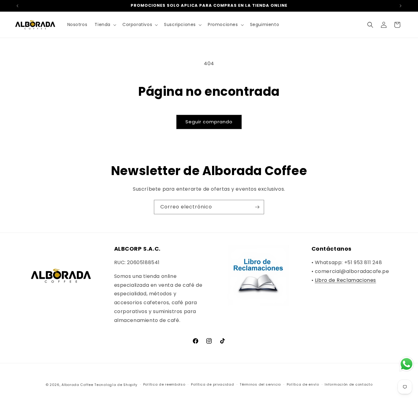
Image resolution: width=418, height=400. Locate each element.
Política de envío (303, 384)
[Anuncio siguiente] (400, 6)
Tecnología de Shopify (115, 384)
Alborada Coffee (77, 384)
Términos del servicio (260, 384)
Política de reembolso (164, 384)
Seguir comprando (209, 121)
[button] (105, 24)
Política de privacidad (212, 384)
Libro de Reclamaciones (345, 280)
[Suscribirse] (257, 207)
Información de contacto (348, 384)
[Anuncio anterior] (17, 6)
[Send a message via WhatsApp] (406, 364)
